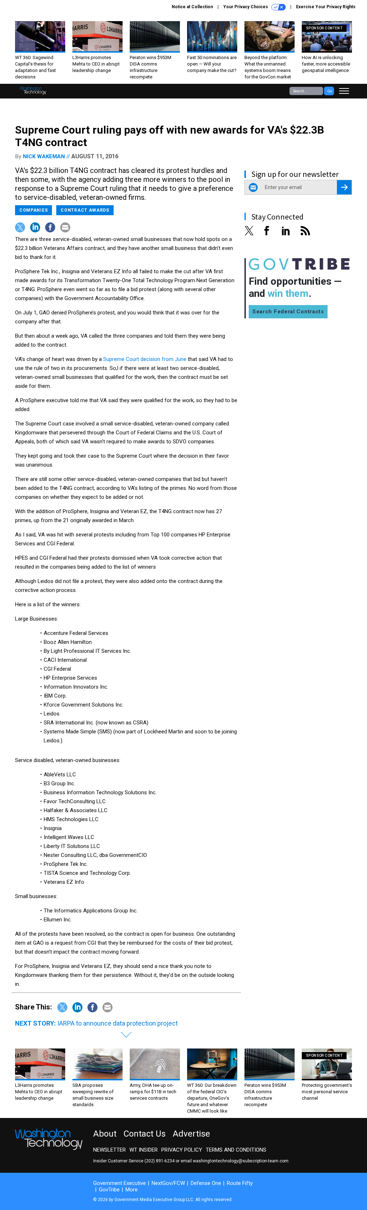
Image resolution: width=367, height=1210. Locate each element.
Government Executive (119, 1183)
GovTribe (109, 1189)
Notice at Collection (192, 6)
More (131, 1189)
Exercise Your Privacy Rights (326, 6)
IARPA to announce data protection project (117, 1023)
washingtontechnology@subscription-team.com (241, 1160)
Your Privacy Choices (246, 6)
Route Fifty (240, 1183)
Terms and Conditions (236, 1150)
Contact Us (145, 1134)
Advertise (191, 1134)
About (104, 1134)
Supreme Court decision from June (144, 359)
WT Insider (143, 1150)
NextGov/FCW (168, 1183)
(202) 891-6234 (159, 1160)
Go (329, 91)
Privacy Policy (181, 1150)
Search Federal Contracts (288, 311)
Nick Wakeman (44, 156)
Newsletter (109, 1150)
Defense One (206, 1183)
